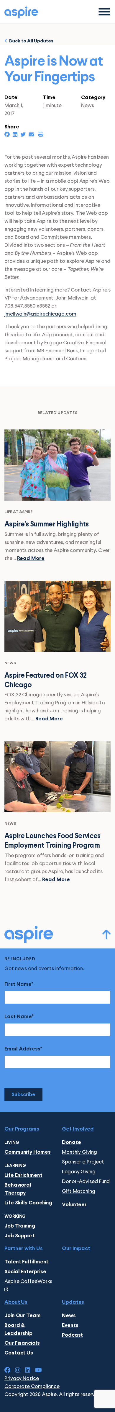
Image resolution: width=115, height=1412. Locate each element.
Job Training (19, 1226)
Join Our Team (22, 1315)
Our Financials (22, 1343)
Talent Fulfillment (26, 1262)
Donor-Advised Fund (86, 1181)
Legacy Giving (79, 1171)
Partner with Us (23, 1248)
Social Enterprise (25, 1271)
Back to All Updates (30, 41)
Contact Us (18, 1353)
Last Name (18, 1016)
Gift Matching (78, 1191)
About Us (15, 1302)
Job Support (19, 1236)
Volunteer (74, 1204)
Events (70, 1325)
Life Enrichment (23, 1175)
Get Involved (78, 1129)
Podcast (72, 1335)
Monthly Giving (79, 1152)
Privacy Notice (21, 1378)
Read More (31, 558)
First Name (18, 984)
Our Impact (76, 1248)
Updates (73, 1302)
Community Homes (27, 1152)
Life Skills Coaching (28, 1203)
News (69, 1315)
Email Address (22, 1049)
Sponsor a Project (83, 1162)
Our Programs (21, 1129)
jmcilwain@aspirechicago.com (40, 314)
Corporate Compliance (32, 1386)
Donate (71, 1142)
